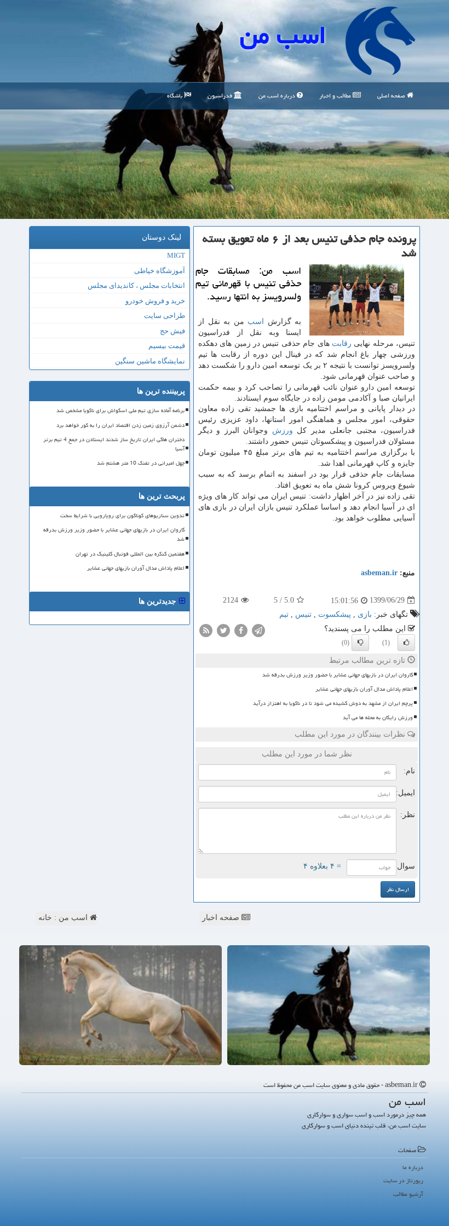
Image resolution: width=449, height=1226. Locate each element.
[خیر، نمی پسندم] (360, 642)
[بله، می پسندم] (406, 642)
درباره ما (412, 1167)
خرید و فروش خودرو (155, 301)
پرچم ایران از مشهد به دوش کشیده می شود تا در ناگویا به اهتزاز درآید (333, 703)
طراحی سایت (164, 315)
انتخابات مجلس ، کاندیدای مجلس (136, 285)
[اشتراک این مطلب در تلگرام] (258, 630)
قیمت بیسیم (166, 346)
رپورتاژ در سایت (403, 1180)
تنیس (303, 614)
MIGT (176, 255)
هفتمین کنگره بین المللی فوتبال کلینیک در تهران (130, 553)
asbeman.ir (379, 573)
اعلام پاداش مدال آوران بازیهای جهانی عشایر (364, 689)
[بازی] (328, 1005)
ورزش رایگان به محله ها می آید (378, 717)
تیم (284, 614)
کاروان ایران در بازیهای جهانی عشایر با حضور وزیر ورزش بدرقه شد (337, 674)
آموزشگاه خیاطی (159, 271)
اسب (255, 321)
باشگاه (175, 95)
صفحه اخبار (221, 917)
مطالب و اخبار (336, 95)
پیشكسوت (334, 614)
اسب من (283, 35)
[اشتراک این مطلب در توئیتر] (223, 630)
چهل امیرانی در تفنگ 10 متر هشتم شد (141, 463)
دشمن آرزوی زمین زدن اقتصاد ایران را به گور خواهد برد (120, 425)
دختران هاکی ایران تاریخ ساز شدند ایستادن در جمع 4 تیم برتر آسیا (114, 444)
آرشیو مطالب (408, 1194)
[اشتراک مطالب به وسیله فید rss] (206, 630)
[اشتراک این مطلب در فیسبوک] (241, 630)
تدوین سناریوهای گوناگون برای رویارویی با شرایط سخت (122, 515)
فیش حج (172, 331)
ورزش (282, 430)
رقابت (342, 343)
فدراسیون (221, 95)
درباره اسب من (277, 95)
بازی (365, 614)
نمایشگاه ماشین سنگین (150, 361)
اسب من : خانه (64, 917)
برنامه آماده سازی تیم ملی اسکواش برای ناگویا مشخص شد (120, 410)
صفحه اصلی (392, 95)
